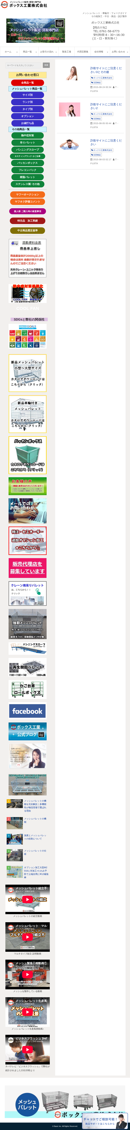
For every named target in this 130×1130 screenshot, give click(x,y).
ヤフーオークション (29, 194)
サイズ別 (33, 94)
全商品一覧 (32, 82)
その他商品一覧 (21, 129)
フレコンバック (30, 170)
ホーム (8, 51)
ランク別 (33, 102)
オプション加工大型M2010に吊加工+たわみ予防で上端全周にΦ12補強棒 (36, 872)
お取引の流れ (47, 51)
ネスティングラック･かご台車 (27, 156)
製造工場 (66, 51)
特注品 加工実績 (30, 220)
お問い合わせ (118, 51)
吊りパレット (31, 142)
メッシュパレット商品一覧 (27, 88)
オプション (32, 116)
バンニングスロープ (27, 149)
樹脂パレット (31, 177)
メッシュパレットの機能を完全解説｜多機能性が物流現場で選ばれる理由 (35, 806)
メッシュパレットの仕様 (35, 852)
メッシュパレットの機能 (35, 820)
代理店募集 (82, 51)
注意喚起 (97, 82)
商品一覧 (27, 51)
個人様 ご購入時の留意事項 (27, 211)
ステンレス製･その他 (28, 184)
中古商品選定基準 (30, 230)
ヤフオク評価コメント (27, 201)
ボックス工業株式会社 (102, 78)
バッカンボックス (29, 163)
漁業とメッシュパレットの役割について (35, 837)
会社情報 (98, 51)
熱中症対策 (32, 135)
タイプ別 (33, 109)
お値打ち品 (32, 123)
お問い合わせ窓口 (27, 74)
